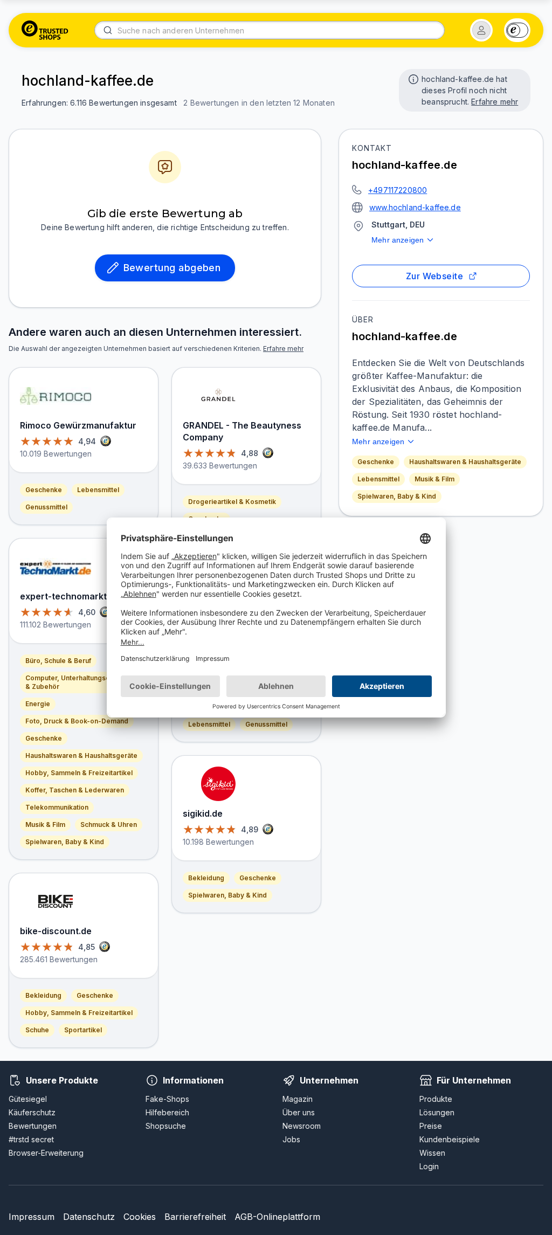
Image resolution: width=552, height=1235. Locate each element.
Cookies (139, 1216)
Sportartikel (83, 1030)
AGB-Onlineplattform (277, 1216)
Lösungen (436, 1112)
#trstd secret (31, 1139)
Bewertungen (33, 1125)
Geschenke (375, 462)
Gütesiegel (28, 1098)
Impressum (31, 1216)
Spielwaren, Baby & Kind (396, 496)
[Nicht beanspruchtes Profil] (412, 78)
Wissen (432, 1152)
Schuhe (37, 1030)
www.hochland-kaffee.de (415, 207)
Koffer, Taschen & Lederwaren (74, 790)
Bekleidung (43, 995)
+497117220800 (397, 190)
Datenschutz (89, 1216)
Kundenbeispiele (449, 1139)
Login (429, 1166)
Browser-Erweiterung (46, 1152)
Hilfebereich (167, 1112)
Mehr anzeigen (397, 240)
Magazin (297, 1098)
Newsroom (301, 1125)
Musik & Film (434, 479)
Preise (430, 1125)
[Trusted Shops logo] (45, 30)
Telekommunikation (56, 807)
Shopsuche (166, 1125)
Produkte (435, 1098)
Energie (37, 704)
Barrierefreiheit (195, 1216)
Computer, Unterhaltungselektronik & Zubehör (81, 682)
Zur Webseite (435, 276)
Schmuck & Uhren (108, 824)
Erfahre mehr (494, 101)
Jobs (291, 1139)
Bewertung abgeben (172, 267)
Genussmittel (46, 507)
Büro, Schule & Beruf (58, 661)
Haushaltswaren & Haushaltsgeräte (465, 462)
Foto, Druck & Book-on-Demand (76, 721)
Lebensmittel (378, 479)
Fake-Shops (167, 1098)
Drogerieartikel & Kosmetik (232, 502)
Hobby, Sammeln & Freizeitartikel (79, 773)
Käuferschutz (32, 1112)
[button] (481, 30)
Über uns (298, 1112)
